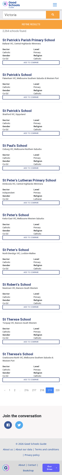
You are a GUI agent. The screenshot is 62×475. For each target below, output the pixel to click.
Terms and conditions (47, 449)
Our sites (49, 468)
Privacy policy (32, 455)
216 (26, 390)
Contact (32, 464)
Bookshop (28, 470)
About (22, 464)
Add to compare (31, 63)
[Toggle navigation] (54, 5)
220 (58, 390)
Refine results (31, 24)
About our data (24, 449)
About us (8, 449)
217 (34, 390)
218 (42, 390)
